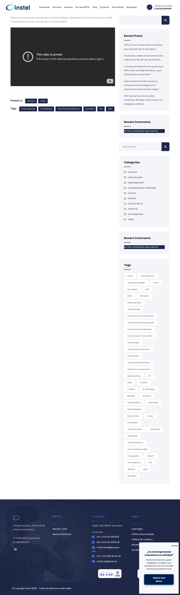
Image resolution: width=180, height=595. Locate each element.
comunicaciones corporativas (140, 316)
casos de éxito (135, 177)
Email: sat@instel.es (107, 561)
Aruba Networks (28, 109)
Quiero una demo (159, 579)
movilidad (90, 109)
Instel (129, 382)
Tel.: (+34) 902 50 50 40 (108, 556)
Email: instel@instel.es (108, 547)
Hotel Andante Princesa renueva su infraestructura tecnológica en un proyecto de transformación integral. (141, 85)
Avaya (156, 282)
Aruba (130, 276)
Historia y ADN (59, 528)
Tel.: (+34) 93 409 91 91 (107, 536)
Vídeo (43, 101)
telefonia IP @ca (134, 429)
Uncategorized (135, 214)
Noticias (132, 198)
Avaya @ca (132, 289)
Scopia (150, 416)
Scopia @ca (132, 422)
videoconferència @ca (137, 449)
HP (150, 376)
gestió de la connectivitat (138, 369)
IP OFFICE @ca (149, 389)
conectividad (46, 109)
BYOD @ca (144, 296)
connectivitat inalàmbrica (138, 362)
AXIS (147, 289)
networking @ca (134, 409)
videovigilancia (134, 462)
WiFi (101, 109)
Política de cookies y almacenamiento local (143, 542)
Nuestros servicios (61, 534)
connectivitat (133, 356)
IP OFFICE (143, 382)
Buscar (165, 20)
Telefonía (133, 208)
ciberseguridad (135, 182)
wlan (110, 109)
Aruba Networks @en (136, 282)
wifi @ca (131, 469)
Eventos (132, 193)
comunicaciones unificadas (142, 187)
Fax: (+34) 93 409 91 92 (108, 542)
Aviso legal (137, 528)
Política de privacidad (143, 534)
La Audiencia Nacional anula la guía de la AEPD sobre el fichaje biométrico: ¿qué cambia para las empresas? (143, 70)
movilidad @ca (133, 402)
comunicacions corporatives (140, 336)
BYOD (129, 296)
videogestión (133, 456)
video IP (150, 456)
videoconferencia (135, 442)
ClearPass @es (133, 309)
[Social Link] (15, 549)
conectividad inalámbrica (69, 109)
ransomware (133, 416)
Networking (153, 402)
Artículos (31, 101)
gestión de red (134, 376)
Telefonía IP (155, 429)
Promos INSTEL (135, 203)
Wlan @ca (131, 476)
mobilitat (131, 396)
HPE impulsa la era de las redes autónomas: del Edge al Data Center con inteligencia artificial (143, 100)
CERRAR (174, 546)
